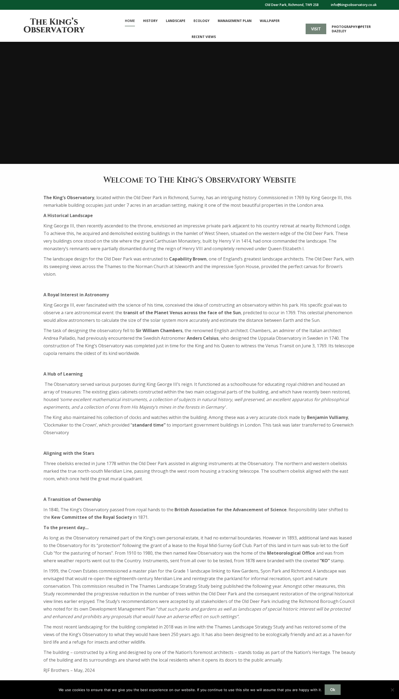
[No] (392, 689)
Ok (332, 690)
